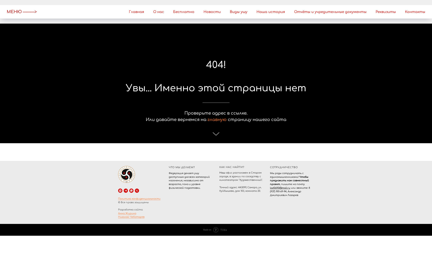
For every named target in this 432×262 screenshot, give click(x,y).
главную (217, 119)
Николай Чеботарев (131, 217)
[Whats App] (131, 191)
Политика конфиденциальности (139, 198)
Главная (136, 12)
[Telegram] (126, 191)
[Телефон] (137, 191)
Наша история (270, 12)
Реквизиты (386, 12)
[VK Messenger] (120, 191)
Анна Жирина (127, 213)
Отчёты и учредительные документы (330, 12)
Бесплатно (183, 12)
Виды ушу (238, 12)
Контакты (415, 12)
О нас (158, 12)
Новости (212, 12)
